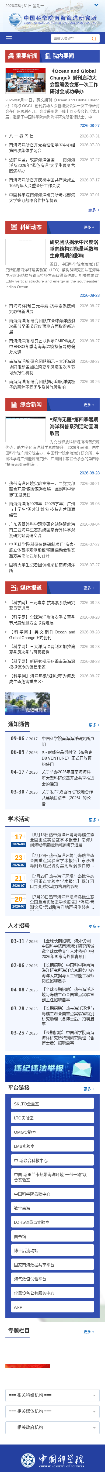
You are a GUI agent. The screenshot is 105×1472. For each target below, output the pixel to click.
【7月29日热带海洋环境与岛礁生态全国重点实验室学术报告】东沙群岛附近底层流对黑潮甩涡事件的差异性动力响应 (62, 861)
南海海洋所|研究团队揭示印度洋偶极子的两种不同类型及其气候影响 (42, 384)
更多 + (94, 210)
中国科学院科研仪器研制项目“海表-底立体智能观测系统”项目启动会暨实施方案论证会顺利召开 (42, 550)
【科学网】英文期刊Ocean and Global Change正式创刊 (42, 635)
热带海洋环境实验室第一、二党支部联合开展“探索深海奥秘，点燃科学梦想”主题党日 (42, 489)
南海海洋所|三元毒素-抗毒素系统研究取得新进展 (42, 309)
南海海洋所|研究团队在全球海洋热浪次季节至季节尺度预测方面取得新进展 (42, 326)
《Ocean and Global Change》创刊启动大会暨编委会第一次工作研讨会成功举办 (74, 81)
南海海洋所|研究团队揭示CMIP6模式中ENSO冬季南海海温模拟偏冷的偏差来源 (42, 346)
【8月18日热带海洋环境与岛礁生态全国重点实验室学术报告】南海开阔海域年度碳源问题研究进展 (62, 839)
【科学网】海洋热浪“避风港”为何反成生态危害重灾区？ (42, 679)
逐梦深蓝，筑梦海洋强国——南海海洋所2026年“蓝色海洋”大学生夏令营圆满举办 (42, 165)
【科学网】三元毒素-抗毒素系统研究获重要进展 (42, 605)
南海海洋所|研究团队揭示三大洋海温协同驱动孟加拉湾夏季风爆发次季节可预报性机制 (42, 367)
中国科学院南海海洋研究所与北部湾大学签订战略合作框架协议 (42, 197)
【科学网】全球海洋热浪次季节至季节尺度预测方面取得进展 (42, 620)
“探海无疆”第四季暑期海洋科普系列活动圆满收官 (74, 426)
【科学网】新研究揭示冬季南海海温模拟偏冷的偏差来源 (42, 664)
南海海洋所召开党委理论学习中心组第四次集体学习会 (42, 148)
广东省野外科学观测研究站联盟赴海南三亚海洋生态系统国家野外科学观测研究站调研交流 (42, 530)
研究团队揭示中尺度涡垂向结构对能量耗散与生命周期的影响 (74, 249)
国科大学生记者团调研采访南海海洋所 (42, 568)
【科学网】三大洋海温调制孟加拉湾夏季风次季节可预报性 (42, 649)
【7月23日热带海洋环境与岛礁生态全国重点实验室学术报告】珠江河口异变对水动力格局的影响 (62, 881)
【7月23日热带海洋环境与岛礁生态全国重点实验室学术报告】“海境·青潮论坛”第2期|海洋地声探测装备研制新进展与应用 (62, 903)
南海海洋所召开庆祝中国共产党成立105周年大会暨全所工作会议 (42, 183)
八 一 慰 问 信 (21, 136)
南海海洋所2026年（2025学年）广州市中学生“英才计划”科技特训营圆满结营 (42, 509)
